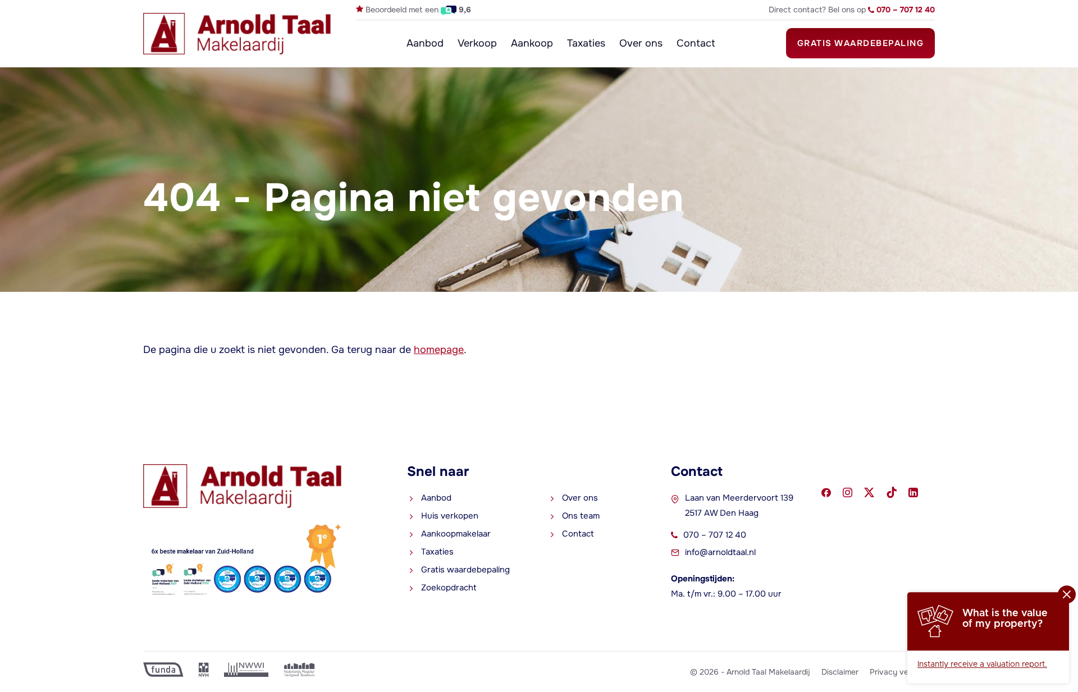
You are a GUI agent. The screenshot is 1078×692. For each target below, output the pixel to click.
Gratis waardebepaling (860, 43)
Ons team (581, 515)
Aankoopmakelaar (456, 533)
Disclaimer (839, 672)
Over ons (641, 43)
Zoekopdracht (449, 587)
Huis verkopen (449, 515)
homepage (439, 349)
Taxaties (586, 43)
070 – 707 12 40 (714, 534)
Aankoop (532, 43)
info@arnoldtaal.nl (720, 552)
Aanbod (425, 43)
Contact (696, 43)
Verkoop (477, 43)
